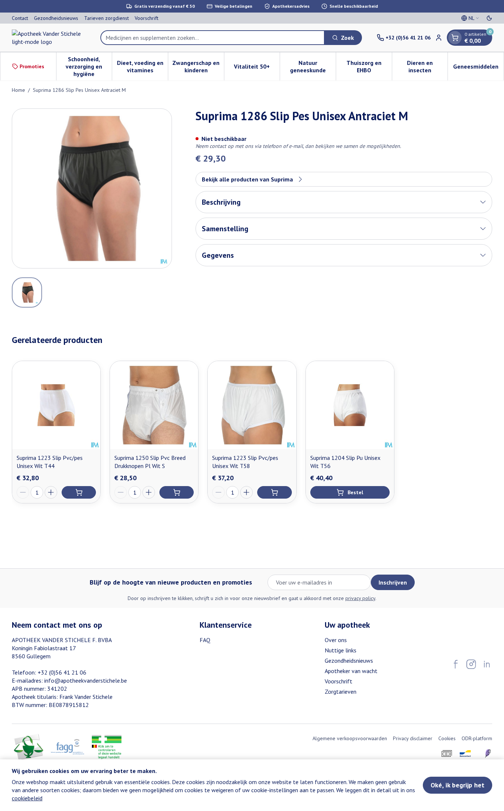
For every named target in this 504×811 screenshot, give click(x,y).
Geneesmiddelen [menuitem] (478, 68)
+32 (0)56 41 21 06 (62, 672)
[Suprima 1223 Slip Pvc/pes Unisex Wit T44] (56, 405)
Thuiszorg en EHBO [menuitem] (369, 66)
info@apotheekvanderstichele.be (85, 680)
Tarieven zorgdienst (106, 18)
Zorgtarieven (340, 691)
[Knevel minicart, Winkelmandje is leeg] (455, 37)
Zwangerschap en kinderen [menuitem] (198, 66)
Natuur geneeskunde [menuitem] (313, 66)
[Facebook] (455, 664)
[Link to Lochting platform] (487, 753)
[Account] (438, 37)
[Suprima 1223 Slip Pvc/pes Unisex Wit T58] (252, 405)
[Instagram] (471, 664)
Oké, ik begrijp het (457, 785)
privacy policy (360, 598)
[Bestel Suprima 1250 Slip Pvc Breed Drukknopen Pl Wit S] (176, 492)
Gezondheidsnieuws (56, 18)
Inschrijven (393, 582)
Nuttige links (340, 650)
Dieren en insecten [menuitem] (427, 66)
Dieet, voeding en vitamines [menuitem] (142, 66)
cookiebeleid (27, 798)
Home (18, 90)
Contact (20, 18)
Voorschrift (146, 18)
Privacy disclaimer (412, 738)
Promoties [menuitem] (32, 66)
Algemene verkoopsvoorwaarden (350, 738)
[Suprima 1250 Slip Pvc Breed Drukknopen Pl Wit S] (154, 405)
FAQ (205, 640)
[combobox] (212, 37)
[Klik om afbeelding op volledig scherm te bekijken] (92, 188)
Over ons (336, 640)
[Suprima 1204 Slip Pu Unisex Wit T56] (350, 405)
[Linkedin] (486, 664)
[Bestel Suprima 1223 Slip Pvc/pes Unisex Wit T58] (274, 492)
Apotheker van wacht (351, 671)
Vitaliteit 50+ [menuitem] (257, 68)
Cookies (447, 738)
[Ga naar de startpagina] (49, 38)
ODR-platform (477, 738)
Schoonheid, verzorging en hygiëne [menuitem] (89, 66)
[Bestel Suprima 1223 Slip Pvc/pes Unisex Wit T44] (79, 492)
